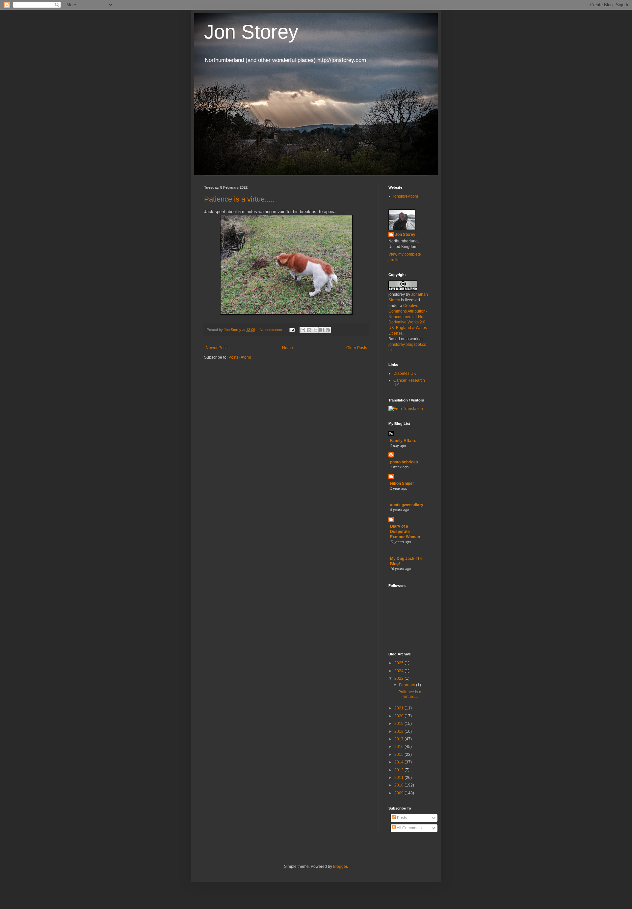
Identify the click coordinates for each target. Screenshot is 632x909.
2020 (399, 716)
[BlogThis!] (309, 330)
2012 (399, 770)
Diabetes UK (404, 373)
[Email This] (303, 330)
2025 (399, 663)
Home (287, 347)
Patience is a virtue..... (239, 199)
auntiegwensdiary (406, 505)
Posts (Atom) (239, 357)
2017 (399, 739)
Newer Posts (217, 347)
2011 (399, 777)
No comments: (272, 330)
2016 (399, 746)
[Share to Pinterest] (328, 330)
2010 (399, 785)
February (407, 685)
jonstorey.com (405, 196)
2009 (399, 793)
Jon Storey (251, 32)
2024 (399, 671)
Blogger (340, 866)
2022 (399, 678)
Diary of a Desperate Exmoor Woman (405, 531)
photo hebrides (404, 462)
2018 (399, 731)
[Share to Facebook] (321, 330)
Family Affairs (403, 440)
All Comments (409, 828)
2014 (399, 762)
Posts (401, 817)
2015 (399, 754)
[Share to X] (315, 330)
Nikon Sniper (402, 483)
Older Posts (356, 347)
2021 (399, 708)
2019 (399, 723)
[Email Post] (292, 330)
